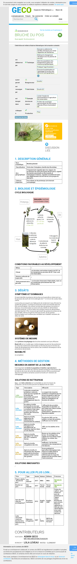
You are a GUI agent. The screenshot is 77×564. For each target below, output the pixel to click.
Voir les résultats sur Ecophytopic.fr (51, 30)
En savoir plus (59, 4)
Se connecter (37, 16)
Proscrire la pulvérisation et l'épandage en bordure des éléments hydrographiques (45, 71)
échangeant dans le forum (46, 557)
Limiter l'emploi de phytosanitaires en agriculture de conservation (46, 97)
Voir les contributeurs (50, 133)
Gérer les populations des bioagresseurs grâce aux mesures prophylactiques (45, 62)
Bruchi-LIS (40, 89)
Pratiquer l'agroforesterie (45, 67)
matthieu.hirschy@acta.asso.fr (36, 539)
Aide (60, 19)
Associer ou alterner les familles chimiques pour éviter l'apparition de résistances (46, 50)
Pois (38, 112)
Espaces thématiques (43, 10)
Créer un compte (51, 16)
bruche (39, 81)
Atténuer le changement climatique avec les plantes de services (46, 56)
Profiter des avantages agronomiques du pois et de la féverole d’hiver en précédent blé (46, 104)
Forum (28, 16)
